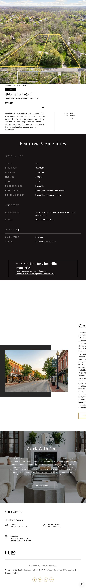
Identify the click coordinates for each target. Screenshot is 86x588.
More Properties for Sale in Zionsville (31, 271)
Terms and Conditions (64, 570)
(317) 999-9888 (54, 527)
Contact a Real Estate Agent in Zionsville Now (35, 274)
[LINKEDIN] (40, 580)
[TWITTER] (46, 580)
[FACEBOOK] (34, 580)
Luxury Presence (49, 566)
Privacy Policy (30, 570)
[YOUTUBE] (51, 580)
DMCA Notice (45, 570)
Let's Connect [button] (43, 486)
